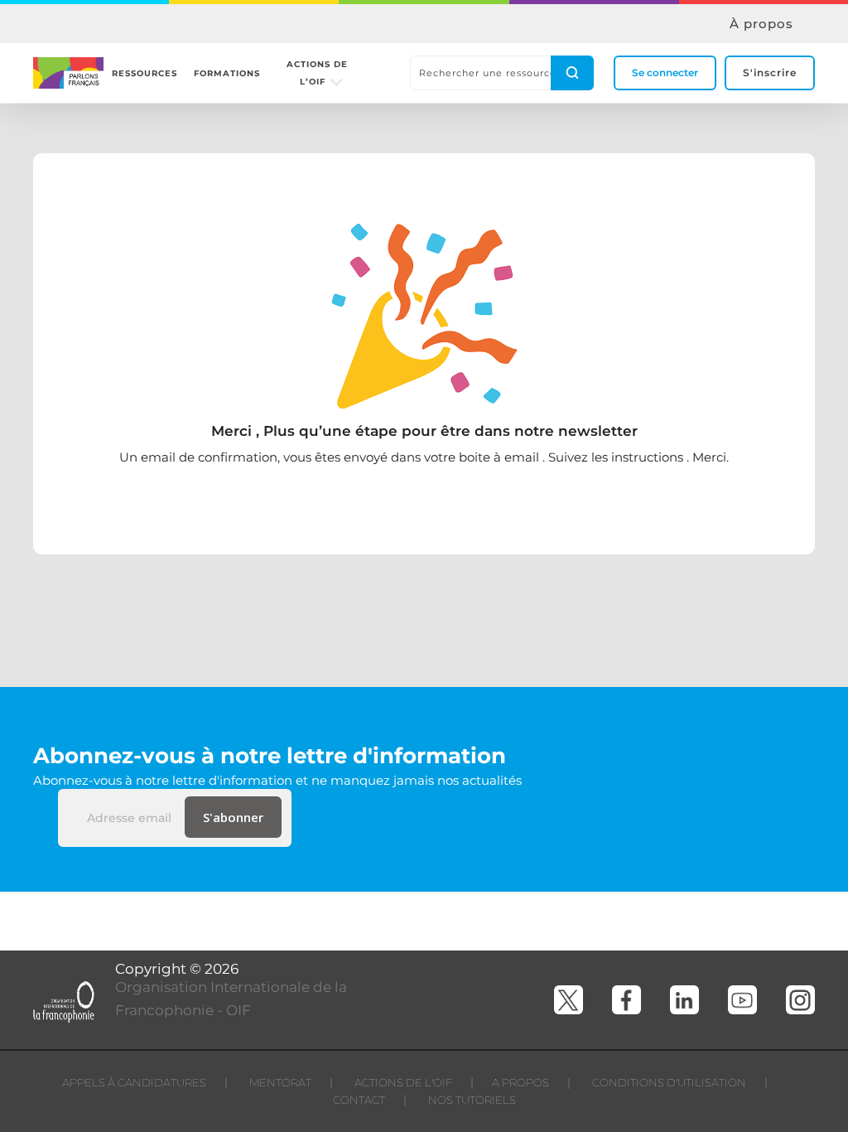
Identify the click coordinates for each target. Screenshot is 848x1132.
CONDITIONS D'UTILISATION (669, 1082)
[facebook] (626, 999)
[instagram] (800, 999)
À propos (761, 24)
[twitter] (568, 999)
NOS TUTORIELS (472, 1099)
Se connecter (665, 72)
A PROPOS (520, 1082)
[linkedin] (684, 999)
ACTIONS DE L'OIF (403, 1082)
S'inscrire (770, 72)
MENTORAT (280, 1082)
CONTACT (359, 1099)
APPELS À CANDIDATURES (134, 1082)
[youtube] (742, 999)
